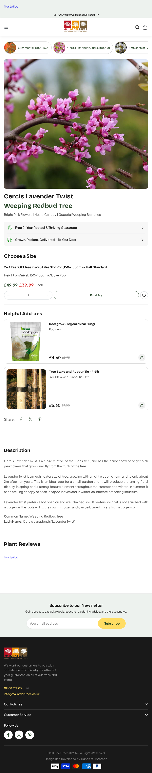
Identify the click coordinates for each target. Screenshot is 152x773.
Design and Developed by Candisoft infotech (76, 759)
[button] (6, 27)
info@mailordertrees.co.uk (22, 694)
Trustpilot (11, 6)
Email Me (96, 295)
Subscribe (112, 623)
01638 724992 (13, 688)
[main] (76, 314)
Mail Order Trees (58, 753)
